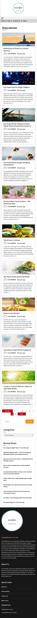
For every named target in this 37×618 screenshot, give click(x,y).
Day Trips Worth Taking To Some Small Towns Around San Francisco (17, 125)
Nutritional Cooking (12, 240)
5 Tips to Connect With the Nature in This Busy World (18, 388)
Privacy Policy (5, 591)
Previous (7, 411)
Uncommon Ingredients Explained (17, 350)
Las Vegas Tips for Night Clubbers (17, 87)
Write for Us (4, 600)
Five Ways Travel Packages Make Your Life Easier (17, 498)
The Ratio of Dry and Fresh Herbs (17, 277)
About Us (4, 587)
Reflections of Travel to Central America (16, 50)
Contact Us (4, 596)
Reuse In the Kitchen (12, 313)
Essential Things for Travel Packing (13, 502)
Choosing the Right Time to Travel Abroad (15, 448)
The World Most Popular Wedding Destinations (17, 164)
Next (21, 414)
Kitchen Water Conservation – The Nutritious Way (17, 202)
